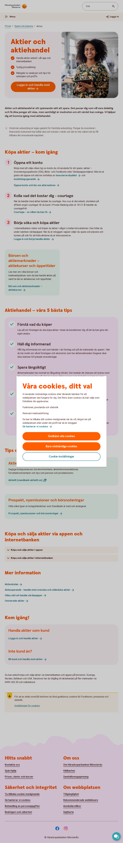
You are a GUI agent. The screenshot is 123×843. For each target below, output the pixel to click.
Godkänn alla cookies (61, 436)
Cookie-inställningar (61, 456)
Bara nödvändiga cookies (61, 446)
